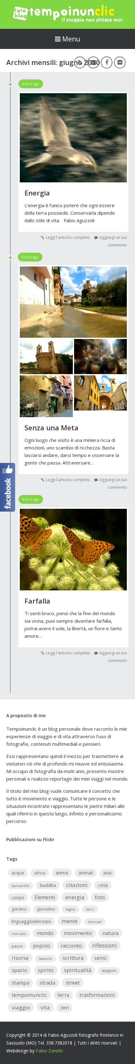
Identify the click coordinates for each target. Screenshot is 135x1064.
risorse (20, 957)
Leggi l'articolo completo (68, 237)
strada (47, 982)
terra (63, 994)
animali (85, 873)
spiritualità (77, 970)
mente (70, 921)
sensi (100, 957)
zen (64, 1007)
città (103, 885)
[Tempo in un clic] (67, 20)
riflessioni (104, 945)
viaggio (21, 1007)
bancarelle (21, 885)
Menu (71, 39)
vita (45, 1007)
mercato (19, 933)
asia (107, 873)
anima (62, 872)
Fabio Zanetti (49, 1051)
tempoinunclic (29, 994)
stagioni (109, 970)
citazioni (77, 885)
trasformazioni (97, 994)
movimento (78, 933)
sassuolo (45, 958)
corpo (18, 897)
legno (70, 909)
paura (17, 946)
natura (110, 933)
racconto (71, 945)
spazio (19, 970)
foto (100, 897)
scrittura (73, 957)
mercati (94, 921)
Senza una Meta (51, 427)
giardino (19, 909)
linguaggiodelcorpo (31, 921)
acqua (18, 873)
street (73, 982)
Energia (37, 192)
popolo (41, 945)
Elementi (45, 897)
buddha (48, 885)
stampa (20, 982)
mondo (45, 933)
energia (74, 897)
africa (39, 873)
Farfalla (37, 600)
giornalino (46, 909)
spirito (46, 970)
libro (90, 909)
